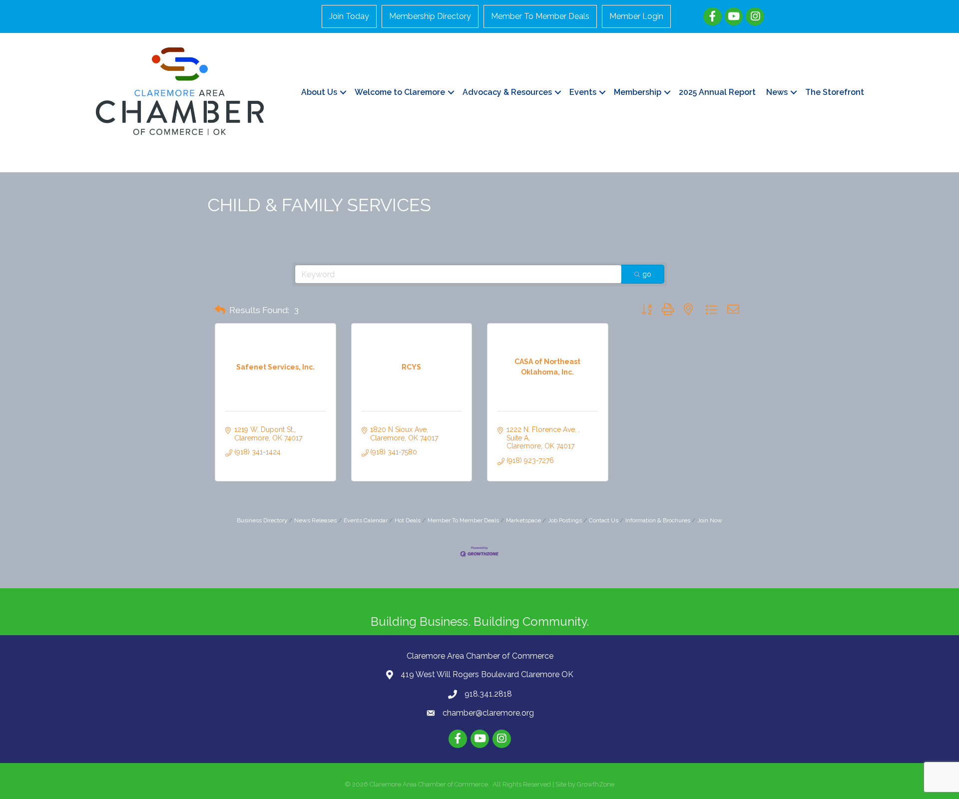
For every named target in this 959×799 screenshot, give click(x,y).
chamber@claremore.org (488, 713)
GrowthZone (595, 784)
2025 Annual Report (717, 92)
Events (582, 92)
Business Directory (262, 520)
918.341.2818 (488, 694)
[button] (220, 310)
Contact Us (603, 520)
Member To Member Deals (540, 16)
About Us (319, 92)
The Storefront (834, 92)
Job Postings (565, 520)
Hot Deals (408, 520)
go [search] (646, 274)
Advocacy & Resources (507, 92)
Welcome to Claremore (400, 92)
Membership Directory (430, 16)
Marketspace (523, 520)
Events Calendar (366, 520)
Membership (637, 92)
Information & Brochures (657, 520)
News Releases (315, 520)
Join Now (709, 520)
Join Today (349, 16)
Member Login (636, 16)
